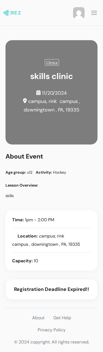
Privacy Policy (52, 330)
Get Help (62, 318)
